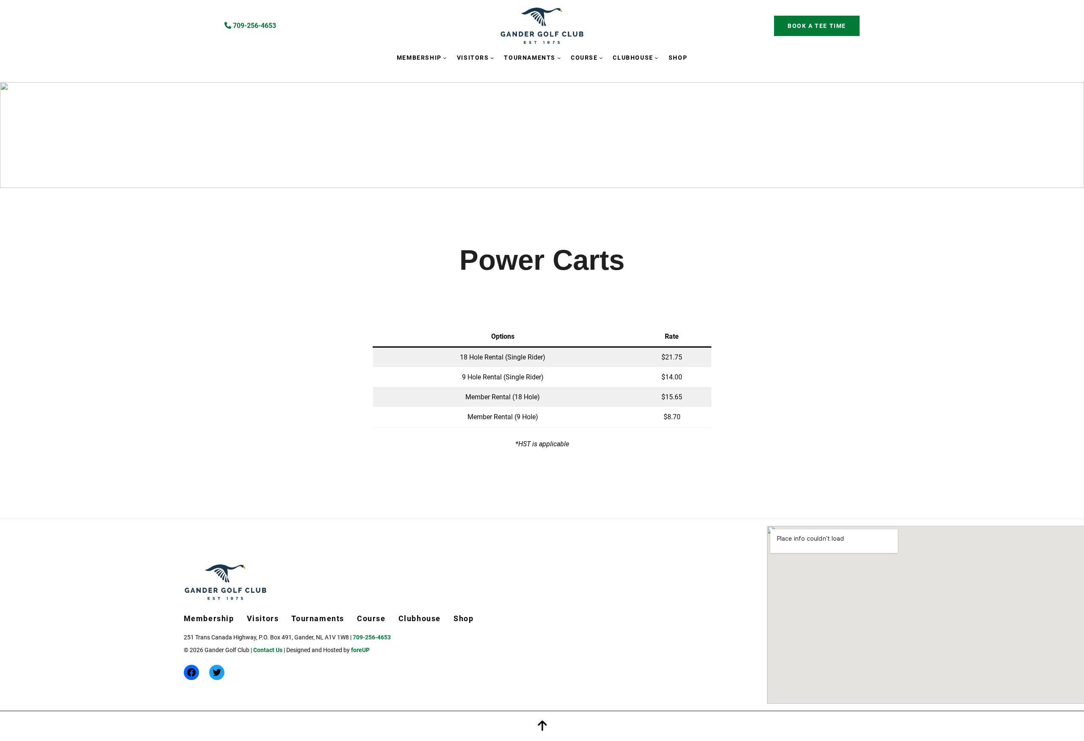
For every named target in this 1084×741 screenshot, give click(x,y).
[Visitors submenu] (492, 57)
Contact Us (267, 650)
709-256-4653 (253, 26)
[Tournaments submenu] (559, 57)
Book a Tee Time (817, 25)
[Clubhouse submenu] (656, 57)
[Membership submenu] (444, 57)
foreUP (360, 650)
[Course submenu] (601, 57)
